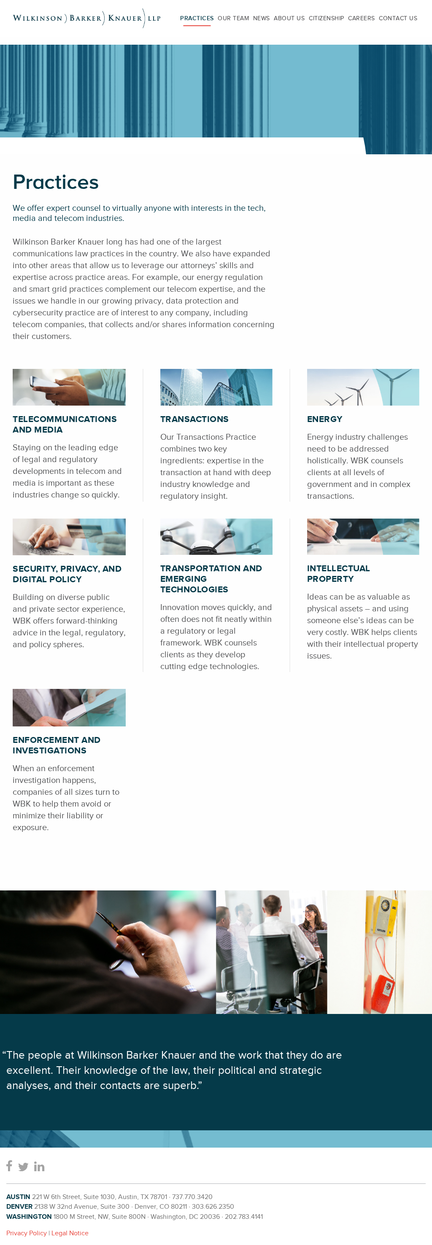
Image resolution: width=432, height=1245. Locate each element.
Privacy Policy (26, 1233)
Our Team (233, 18)
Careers (361, 18)
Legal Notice (70, 1233)
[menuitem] (197, 18)
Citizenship (326, 18)
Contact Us (398, 18)
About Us (289, 18)
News (261, 18)
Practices (197, 18)
